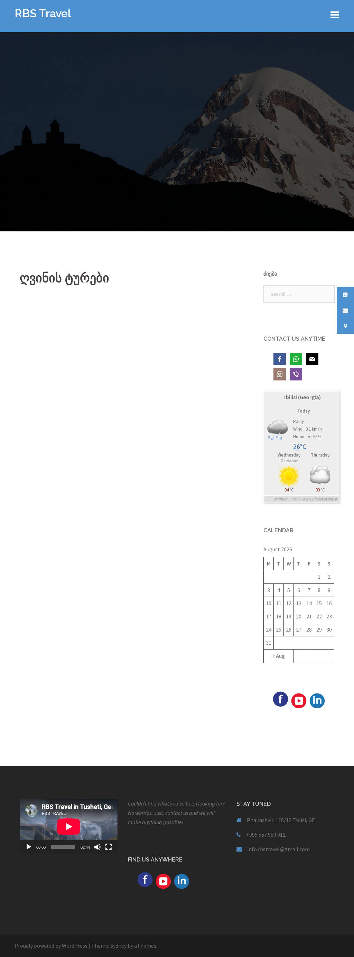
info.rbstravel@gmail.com (278, 849)
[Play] (28, 847)
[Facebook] (280, 698)
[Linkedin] (317, 700)
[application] (69, 826)
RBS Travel (43, 13)
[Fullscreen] (108, 847)
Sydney (118, 945)
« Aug (278, 655)
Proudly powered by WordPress (51, 945)
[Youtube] (298, 700)
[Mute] (97, 847)
